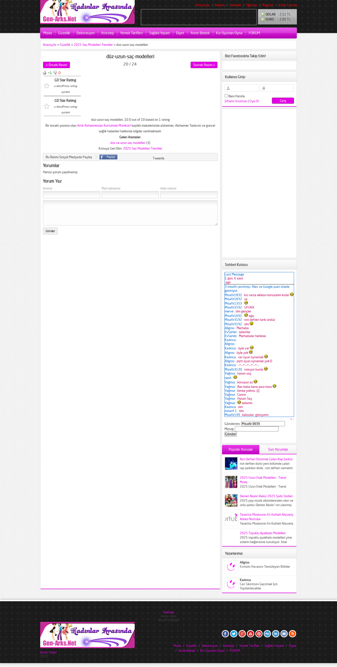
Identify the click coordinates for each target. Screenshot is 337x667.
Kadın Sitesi (48, 652)
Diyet (180, 33)
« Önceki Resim (56, 65)
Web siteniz (168, 188)
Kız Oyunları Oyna (229, 33)
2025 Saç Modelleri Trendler (93, 45)
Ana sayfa (203, 5)
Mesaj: (229, 429)
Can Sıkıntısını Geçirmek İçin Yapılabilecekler (259, 586)
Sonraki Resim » (204, 65)
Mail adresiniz (111, 188)
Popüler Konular (241, 449)
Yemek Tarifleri (131, 33)
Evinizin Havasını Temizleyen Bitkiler (265, 566)
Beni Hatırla (236, 96)
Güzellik (64, 33)
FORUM (254, 33)
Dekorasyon (85, 33)
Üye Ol (254, 101)
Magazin (268, 5)
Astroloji (107, 33)
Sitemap (168, 612)
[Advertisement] (199, 16)
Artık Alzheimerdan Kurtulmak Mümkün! (104, 125)
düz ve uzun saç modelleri (128, 143)
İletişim (220, 5)
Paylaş (108, 156)
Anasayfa (49, 45)
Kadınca (245, 580)
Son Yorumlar (278, 449)
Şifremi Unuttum (236, 101)
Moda (47, 33)
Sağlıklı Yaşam (159, 33)
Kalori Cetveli (288, 5)
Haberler (235, 5)
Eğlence (251, 5)
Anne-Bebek (200, 33)
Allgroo (244, 562)
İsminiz (47, 188)
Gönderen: (233, 424)
